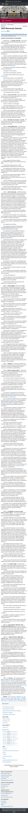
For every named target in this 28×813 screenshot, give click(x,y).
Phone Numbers (4, 795)
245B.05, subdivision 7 (10, 396)
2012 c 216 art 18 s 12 (14, 734)
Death (4, 758)
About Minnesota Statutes (8, 708)
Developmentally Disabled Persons (10, 760)
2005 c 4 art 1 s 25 (13, 742)
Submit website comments (7, 797)
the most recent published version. (8, 35)
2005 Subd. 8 (5, 742)
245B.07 (13, 680)
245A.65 (7, 232)
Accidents (5, 748)
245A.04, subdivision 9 (17, 685)
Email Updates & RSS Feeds (7, 806)
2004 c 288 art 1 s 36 (13, 743)
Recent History (5, 729)
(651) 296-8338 (4, 793)
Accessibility (3, 778)
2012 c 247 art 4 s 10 (13, 733)
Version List (5, 722)
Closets (4, 752)
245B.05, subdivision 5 (16, 243)
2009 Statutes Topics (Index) (9, 714)
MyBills (2, 804)
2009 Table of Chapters (8, 712)
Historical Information (5, 773)
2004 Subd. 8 (5, 743)
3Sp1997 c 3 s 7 (20, 696)
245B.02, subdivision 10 (16, 394)
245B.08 (24, 26)
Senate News (4, 802)
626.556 (16, 232)
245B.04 (16, 533)
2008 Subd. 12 (5, 740)
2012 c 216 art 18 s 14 (14, 737)
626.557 (22, 232)
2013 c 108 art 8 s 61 (13, 731)
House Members (4, 786)
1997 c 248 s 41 (12, 696)
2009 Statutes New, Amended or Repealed (12, 710)
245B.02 (7, 680)
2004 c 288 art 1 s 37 (14, 745)
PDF (9, 31)
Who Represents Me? (5, 784)
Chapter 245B (3, 24)
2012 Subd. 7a (5, 736)
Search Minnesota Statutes (8, 707)
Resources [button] (5, 703)
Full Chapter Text (6, 720)
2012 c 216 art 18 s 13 (12, 736)
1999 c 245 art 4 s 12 (6, 698)
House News (3, 801)
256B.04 (10, 621)
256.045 (13, 65)
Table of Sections (6, 719)
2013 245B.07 (5, 731)
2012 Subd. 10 (5, 739)
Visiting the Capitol (5, 776)
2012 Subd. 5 (5, 734)
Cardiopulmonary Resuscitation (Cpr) (10, 750)
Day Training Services (7, 756)
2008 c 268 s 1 (13, 740)
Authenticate (4, 31)
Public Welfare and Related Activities (19, 23)
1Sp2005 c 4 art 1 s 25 (13, 700)
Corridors (5, 754)
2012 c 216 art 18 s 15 (14, 739)
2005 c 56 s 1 (4, 700)
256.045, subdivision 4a (17, 465)
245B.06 (4, 26)
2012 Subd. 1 (5, 733)
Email (10, 793)
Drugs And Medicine (7, 761)
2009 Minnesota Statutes (6, 23)
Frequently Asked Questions (7, 780)
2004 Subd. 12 (5, 745)
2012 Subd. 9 (5, 737)
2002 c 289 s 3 (17, 698)
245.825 (7, 236)
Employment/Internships (6, 775)
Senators (3, 787)
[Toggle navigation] (3, 4)
